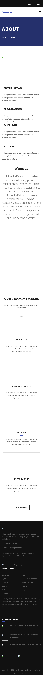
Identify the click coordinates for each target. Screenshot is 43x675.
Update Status (27, 582)
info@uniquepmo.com (13, 548)
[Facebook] (2, 560)
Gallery (4, 590)
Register (37, 5)
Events (24, 586)
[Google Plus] (10, 560)
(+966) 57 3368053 (11, 544)
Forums (5, 594)
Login (29, 5)
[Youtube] (15, 560)
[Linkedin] (7, 560)
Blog (23, 575)
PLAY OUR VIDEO (22, 270)
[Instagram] (12, 560)
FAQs (23, 590)
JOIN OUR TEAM (21, 508)
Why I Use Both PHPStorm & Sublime (25, 644)
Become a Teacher (29, 579)
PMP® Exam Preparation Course (24, 625)
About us (5, 575)
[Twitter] (4, 560)
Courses (5, 586)
